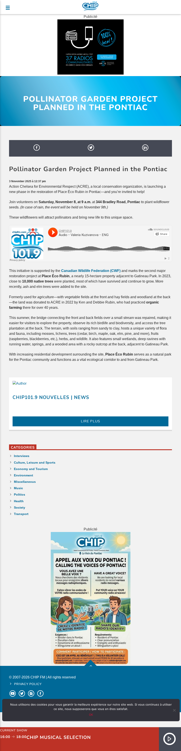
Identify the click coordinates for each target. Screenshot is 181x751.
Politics (19, 494)
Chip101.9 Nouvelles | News (51, 397)
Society (19, 507)
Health (19, 501)
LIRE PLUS (90, 421)
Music (18, 488)
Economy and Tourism (31, 469)
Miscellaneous (25, 481)
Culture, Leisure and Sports (34, 462)
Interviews (21, 456)
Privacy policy (27, 684)
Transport (21, 514)
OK (91, 714)
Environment (23, 475)
